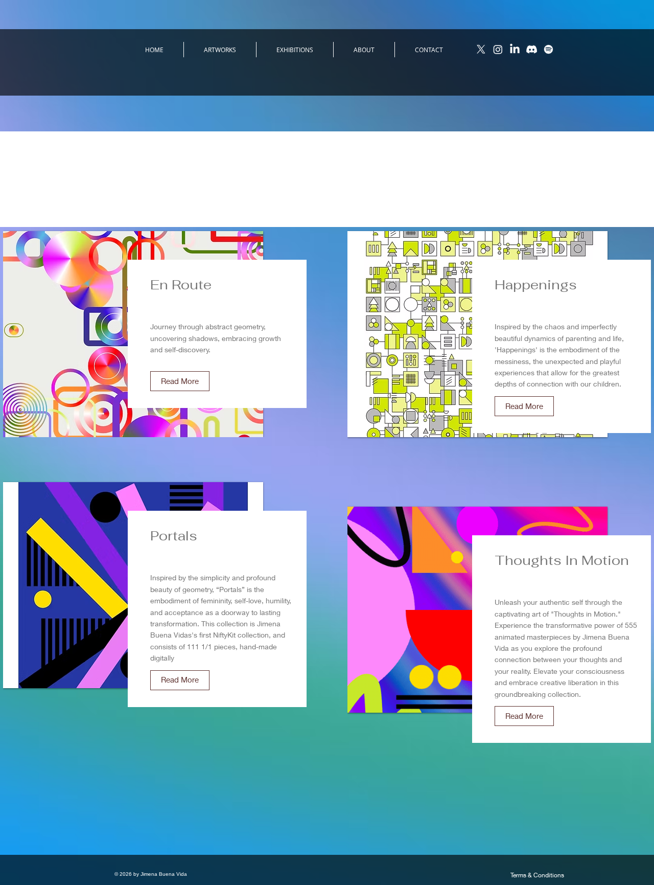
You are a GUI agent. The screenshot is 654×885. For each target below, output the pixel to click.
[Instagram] (498, 49)
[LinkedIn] (515, 49)
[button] (179, 381)
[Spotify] (548, 49)
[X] (481, 49)
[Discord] (532, 49)
